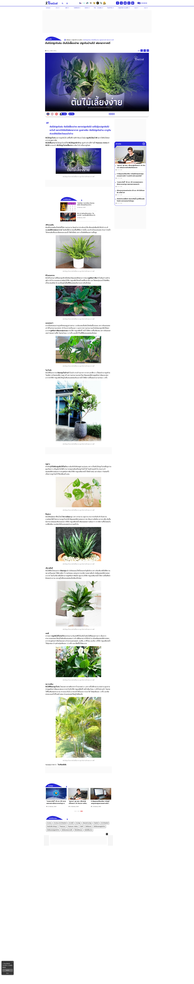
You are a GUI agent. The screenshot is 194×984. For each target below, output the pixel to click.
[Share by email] (148, 50)
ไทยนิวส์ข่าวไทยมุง (52, 826)
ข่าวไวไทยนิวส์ (104, 823)
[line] (132, 3)
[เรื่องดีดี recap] (83, 3)
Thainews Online (73, 826)
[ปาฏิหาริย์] (97, 3)
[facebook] (117, 3)
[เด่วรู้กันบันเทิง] (87, 3)
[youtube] (125, 3)
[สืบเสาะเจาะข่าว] (80, 3)
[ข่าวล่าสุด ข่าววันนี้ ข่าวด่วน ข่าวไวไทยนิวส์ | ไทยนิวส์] (52, 3)
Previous (108, 785)
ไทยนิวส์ (96, 823)
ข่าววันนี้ (71, 823)
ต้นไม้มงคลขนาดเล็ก (67, 830)
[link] (78, 206)
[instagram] (128, 3)
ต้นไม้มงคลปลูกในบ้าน (99, 826)
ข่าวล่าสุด (78, 823)
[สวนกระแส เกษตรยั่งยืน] (101, 3)
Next (111, 785)
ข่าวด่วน (49, 823)
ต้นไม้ (81, 826)
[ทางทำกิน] (94, 3)
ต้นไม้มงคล (88, 826)
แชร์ (139, 51)
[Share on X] (145, 50)
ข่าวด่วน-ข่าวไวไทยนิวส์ (60, 823)
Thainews (62, 826)
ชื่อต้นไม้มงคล (78, 830)
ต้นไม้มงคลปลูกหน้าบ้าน (53, 830)
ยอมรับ (7, 970)
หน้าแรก (68, 40)
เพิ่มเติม (4, 967)
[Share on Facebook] (141, 50)
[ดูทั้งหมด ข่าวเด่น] (144, 144)
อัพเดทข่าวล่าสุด (87, 823)
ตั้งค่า (7, 973)
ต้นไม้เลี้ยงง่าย (88, 830)
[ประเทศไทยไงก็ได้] (104, 3)
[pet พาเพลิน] (90, 3)
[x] (121, 3)
